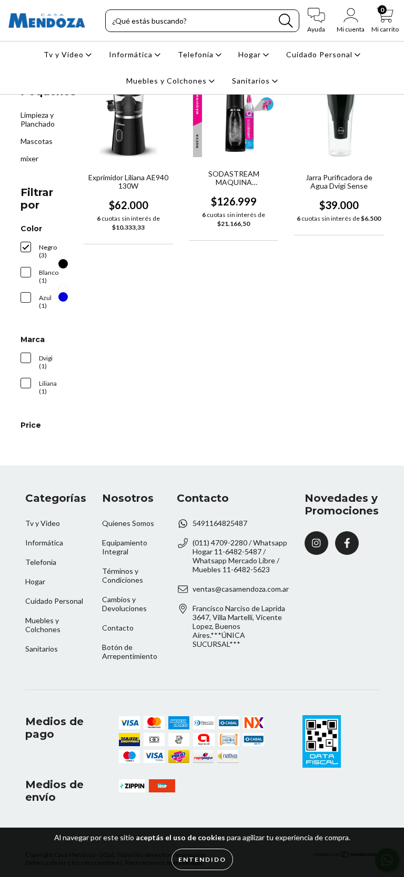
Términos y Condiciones (122, 575)
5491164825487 (220, 523)
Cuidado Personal (320, 54)
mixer (29, 158)
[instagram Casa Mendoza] (316, 543)
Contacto (118, 627)
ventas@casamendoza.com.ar (241, 588)
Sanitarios (252, 80)
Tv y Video (65, 54)
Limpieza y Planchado (38, 119)
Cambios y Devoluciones (124, 604)
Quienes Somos (128, 523)
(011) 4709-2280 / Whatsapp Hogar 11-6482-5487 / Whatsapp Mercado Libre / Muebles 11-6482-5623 (240, 556)
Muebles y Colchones (167, 80)
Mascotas (37, 141)
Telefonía (197, 54)
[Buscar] (286, 20)
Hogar (250, 54)
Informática (132, 54)
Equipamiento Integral (124, 547)
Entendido (202, 859)
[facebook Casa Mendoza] (347, 543)
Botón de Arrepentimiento (129, 652)
